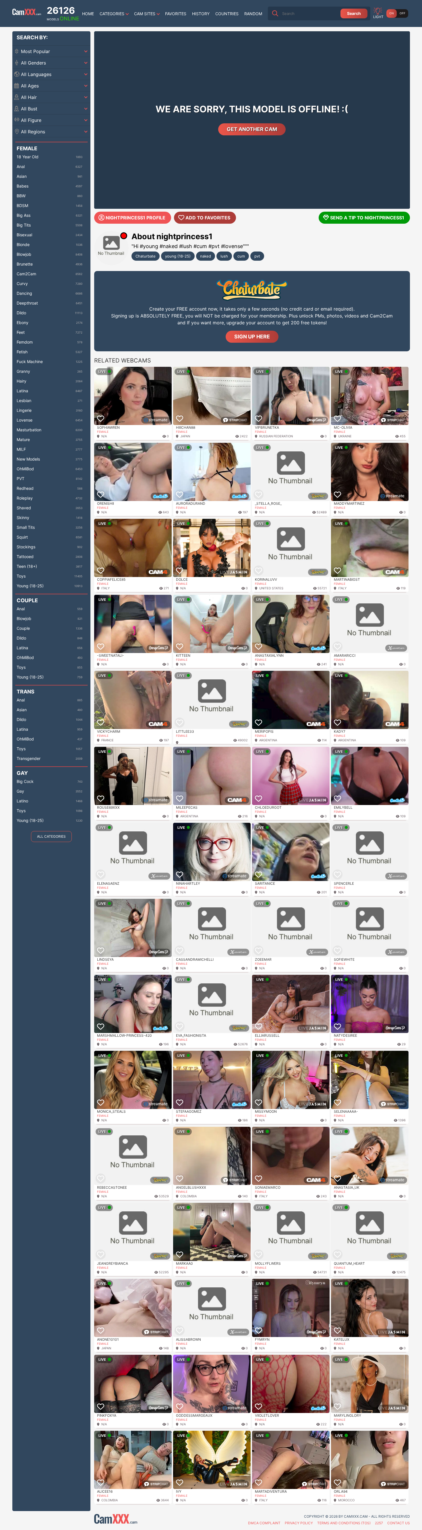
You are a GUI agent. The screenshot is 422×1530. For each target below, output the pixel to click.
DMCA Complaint (264, 1523)
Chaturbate (145, 256)
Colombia (188, 1196)
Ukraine (345, 436)
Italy (105, 588)
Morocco (346, 1500)
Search (354, 13)
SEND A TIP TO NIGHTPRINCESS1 (367, 218)
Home (88, 13)
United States (271, 588)
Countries (227, 13)
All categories (51, 836)
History (201, 13)
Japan (185, 436)
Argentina (268, 740)
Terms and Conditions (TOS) (344, 1523)
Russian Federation (276, 436)
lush (224, 256)
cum (241, 256)
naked (205, 256)
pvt (257, 256)
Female (103, 431)
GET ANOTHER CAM (252, 129)
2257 (379, 1523)
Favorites (175, 13)
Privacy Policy (299, 1523)
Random (253, 13)
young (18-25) (178, 256)
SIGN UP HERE (252, 337)
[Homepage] (26, 13)
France (107, 740)
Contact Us (398, 1523)
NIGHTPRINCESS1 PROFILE (135, 218)
